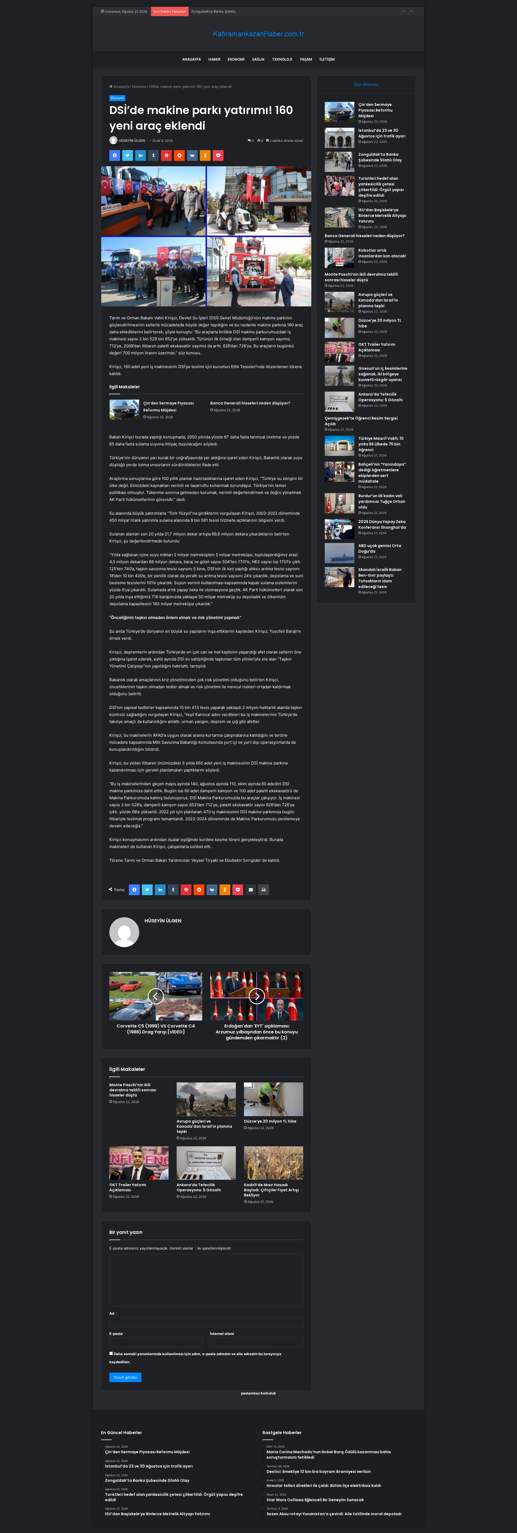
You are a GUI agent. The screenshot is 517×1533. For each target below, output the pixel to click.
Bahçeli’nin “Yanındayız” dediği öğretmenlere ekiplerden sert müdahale (382, 473)
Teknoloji (282, 59)
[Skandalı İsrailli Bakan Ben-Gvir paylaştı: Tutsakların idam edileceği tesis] (339, 577)
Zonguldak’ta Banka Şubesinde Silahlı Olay (226, 11)
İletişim (327, 59)
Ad (113, 1313)
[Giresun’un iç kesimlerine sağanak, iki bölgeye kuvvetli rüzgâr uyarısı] (339, 376)
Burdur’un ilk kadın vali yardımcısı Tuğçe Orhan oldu (381, 501)
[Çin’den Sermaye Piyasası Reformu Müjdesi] (124, 410)
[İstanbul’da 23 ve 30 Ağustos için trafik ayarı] (339, 138)
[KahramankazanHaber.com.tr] (258, 33)
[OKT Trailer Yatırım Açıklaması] (139, 1163)
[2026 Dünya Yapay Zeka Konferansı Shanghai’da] (339, 529)
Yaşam (306, 59)
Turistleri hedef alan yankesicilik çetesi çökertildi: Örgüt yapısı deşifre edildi (381, 187)
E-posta (117, 1333)
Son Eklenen (366, 84)
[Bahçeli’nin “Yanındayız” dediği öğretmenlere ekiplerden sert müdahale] (339, 472)
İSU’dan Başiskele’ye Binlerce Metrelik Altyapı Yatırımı (382, 215)
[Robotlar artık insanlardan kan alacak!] (339, 258)
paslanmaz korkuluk (258, 1393)
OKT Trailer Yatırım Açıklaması (127, 1187)
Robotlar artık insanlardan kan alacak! (382, 253)
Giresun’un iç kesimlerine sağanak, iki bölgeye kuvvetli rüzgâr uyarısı (382, 374)
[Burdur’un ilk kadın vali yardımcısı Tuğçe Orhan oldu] (339, 503)
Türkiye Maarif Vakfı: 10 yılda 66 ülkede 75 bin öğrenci (381, 444)
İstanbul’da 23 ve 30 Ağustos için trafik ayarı (382, 133)
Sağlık (258, 59)
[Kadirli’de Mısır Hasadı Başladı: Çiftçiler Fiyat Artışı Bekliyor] (273, 1163)
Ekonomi (236, 59)
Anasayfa (191, 59)
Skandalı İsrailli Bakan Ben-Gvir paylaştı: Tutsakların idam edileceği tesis (379, 578)
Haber (214, 59)
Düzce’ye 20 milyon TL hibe (270, 1121)
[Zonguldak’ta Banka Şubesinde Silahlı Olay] (339, 162)
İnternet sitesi (222, 1333)
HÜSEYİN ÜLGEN (132, 141)
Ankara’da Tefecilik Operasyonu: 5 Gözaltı (199, 1187)
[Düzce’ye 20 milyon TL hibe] (273, 1099)
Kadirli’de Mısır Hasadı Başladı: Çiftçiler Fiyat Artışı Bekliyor (271, 1190)
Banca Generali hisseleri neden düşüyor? (250, 403)
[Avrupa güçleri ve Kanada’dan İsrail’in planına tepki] (206, 1099)
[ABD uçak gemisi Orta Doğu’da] (339, 553)
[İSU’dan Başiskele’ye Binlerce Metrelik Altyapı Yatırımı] (339, 217)
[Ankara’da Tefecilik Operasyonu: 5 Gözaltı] (206, 1163)
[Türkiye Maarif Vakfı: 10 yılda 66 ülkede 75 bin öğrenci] (339, 446)
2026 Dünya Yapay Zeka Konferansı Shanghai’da (382, 524)
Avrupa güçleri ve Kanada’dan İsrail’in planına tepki (204, 1126)
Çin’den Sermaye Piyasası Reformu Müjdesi (375, 110)
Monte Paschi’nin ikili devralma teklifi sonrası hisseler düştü (132, 1090)
